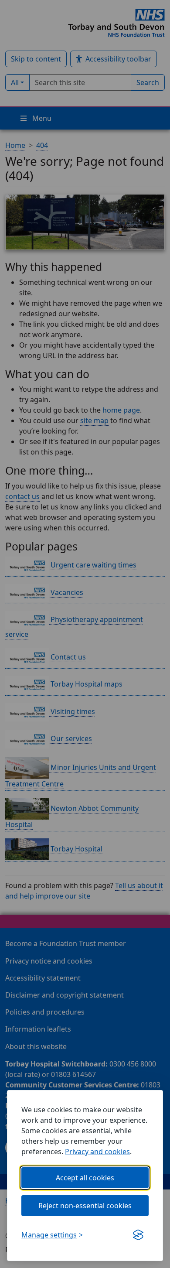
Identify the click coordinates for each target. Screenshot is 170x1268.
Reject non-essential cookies (85, 1205)
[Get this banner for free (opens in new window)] (138, 1234)
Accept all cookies (85, 1178)
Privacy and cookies (97, 1151)
